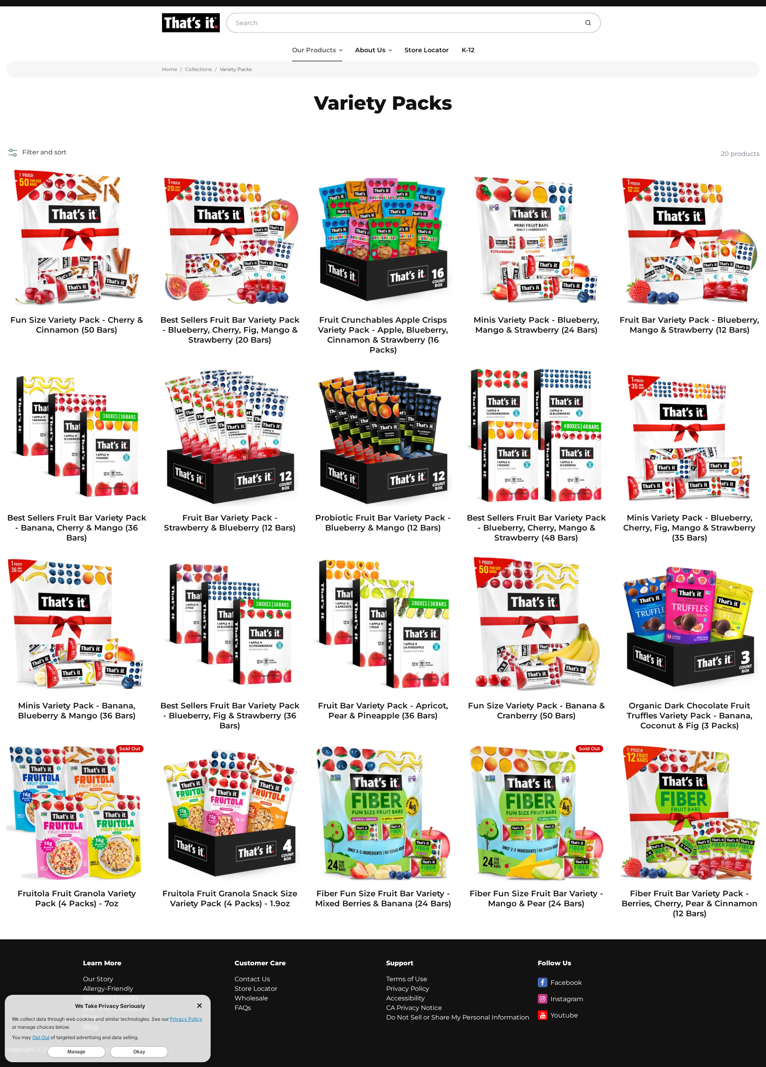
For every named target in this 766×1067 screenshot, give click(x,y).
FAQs (243, 1008)
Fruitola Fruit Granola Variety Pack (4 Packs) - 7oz (77, 898)
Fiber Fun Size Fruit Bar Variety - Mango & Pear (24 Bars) (536, 898)
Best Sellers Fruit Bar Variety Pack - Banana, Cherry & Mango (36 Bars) (76, 527)
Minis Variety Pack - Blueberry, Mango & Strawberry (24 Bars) (536, 325)
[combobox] (401, 23)
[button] (36, 152)
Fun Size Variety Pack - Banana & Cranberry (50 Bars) (536, 710)
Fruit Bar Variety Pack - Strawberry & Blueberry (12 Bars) (230, 523)
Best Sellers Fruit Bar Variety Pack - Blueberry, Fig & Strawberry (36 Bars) (230, 715)
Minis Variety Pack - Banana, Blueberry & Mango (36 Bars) (77, 710)
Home (169, 69)
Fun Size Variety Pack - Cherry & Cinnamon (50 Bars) (76, 325)
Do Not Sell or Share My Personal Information (457, 1017)
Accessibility (405, 998)
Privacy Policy (407, 988)
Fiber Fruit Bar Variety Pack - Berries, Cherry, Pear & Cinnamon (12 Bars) (690, 903)
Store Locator (427, 50)
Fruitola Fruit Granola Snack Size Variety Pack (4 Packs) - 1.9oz (229, 898)
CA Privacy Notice (414, 1008)
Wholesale (251, 998)
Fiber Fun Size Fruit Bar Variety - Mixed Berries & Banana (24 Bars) (383, 898)
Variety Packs (236, 69)
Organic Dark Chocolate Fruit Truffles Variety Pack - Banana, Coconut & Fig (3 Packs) (689, 715)
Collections (198, 69)
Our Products (314, 50)
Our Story (98, 979)
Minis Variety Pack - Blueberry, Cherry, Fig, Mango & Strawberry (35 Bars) (689, 527)
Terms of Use (406, 979)
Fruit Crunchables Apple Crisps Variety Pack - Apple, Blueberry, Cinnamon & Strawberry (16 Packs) (383, 335)
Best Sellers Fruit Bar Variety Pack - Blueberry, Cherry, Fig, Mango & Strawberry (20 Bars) (230, 330)
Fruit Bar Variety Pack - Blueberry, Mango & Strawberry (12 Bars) (689, 325)
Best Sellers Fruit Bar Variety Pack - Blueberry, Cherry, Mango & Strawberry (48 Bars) (536, 527)
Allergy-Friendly (108, 988)
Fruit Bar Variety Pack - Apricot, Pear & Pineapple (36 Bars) (383, 710)
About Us (370, 50)
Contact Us (252, 979)
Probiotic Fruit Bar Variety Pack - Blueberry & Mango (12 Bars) (383, 523)
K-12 (468, 50)
